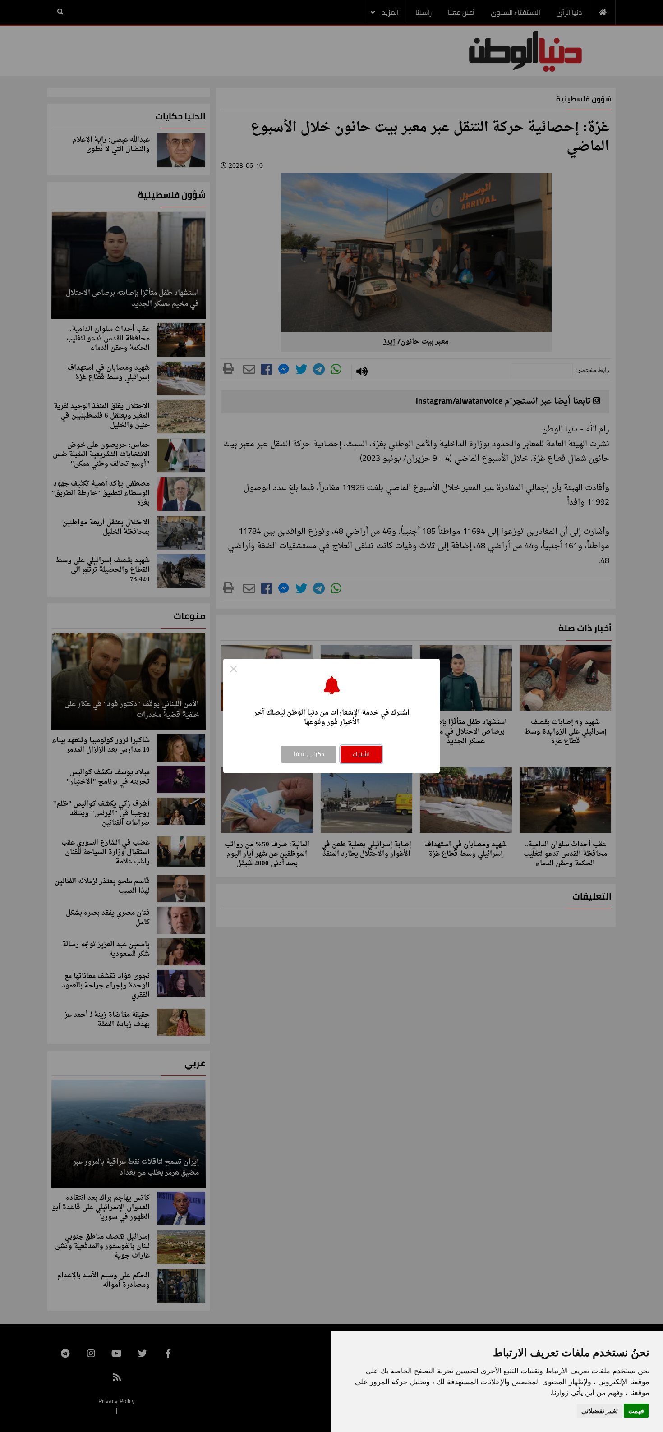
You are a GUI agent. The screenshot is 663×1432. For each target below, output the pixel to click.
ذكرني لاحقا (309, 754)
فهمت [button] (636, 1410)
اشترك (361, 754)
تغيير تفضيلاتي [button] (599, 1410)
